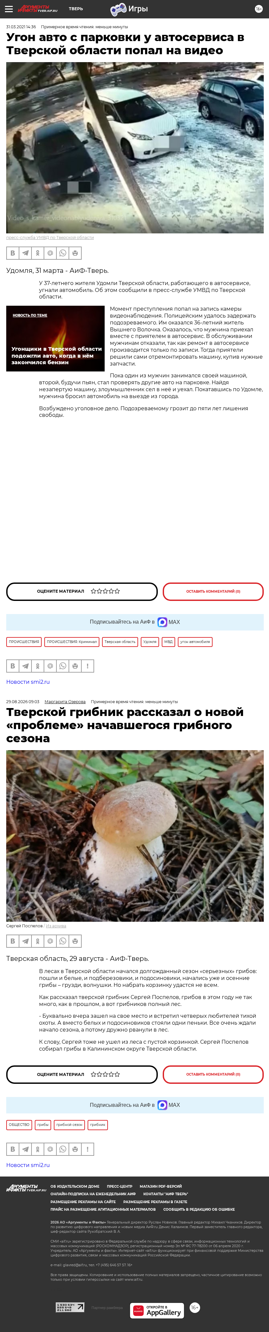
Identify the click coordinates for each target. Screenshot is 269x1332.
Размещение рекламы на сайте (83, 1202)
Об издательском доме (75, 1186)
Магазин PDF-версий (161, 1186)
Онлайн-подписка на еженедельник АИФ (93, 1194)
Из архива (56, 925)
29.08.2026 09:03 (22, 701)
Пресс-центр (119, 1186)
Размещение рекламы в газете (155, 1202)
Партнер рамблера (107, 1308)
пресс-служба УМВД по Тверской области (50, 237)
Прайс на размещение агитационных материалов (103, 1209)
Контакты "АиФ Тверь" (165, 1194)
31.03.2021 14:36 (21, 26)
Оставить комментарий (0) (213, 591)
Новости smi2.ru (28, 682)
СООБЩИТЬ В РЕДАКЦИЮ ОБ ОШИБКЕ (199, 1209)
